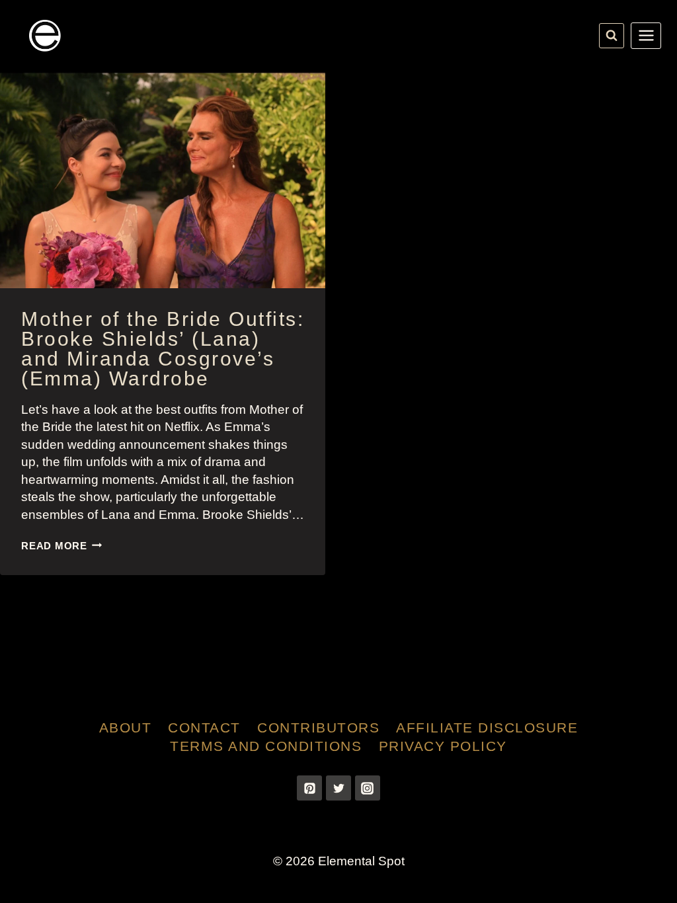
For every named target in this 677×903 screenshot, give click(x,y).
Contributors (318, 727)
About (125, 727)
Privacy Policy (443, 746)
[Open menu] (646, 35)
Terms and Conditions (266, 746)
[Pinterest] (309, 788)
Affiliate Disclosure (487, 727)
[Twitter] (338, 788)
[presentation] (162, 179)
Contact (204, 727)
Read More (61, 545)
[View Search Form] (611, 35)
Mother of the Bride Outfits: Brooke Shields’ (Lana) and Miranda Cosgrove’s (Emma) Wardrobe (162, 348)
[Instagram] (367, 788)
